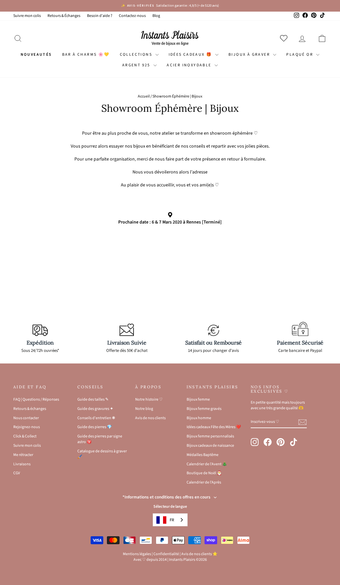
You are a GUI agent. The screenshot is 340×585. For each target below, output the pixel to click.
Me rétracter (23, 455)
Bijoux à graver (249, 54)
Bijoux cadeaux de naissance (210, 445)
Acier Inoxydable (190, 65)
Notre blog (144, 409)
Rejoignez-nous (26, 427)
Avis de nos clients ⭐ (199, 554)
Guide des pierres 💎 (94, 427)
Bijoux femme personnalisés (210, 436)
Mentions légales (137, 554)
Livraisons (22, 464)
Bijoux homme (199, 418)
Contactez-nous (132, 16)
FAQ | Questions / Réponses (36, 399)
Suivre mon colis (27, 16)
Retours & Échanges (63, 16)
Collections (137, 54)
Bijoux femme (198, 399)
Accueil (144, 96)
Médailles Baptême (202, 455)
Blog (156, 16)
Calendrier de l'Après (204, 482)
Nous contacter (26, 418)
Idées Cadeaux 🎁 (191, 54)
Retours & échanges (29, 409)
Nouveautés (36, 54)
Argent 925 (137, 65)
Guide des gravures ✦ (95, 409)
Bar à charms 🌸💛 (86, 54)
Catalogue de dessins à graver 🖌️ (102, 454)
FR (172, 520)
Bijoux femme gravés (204, 409)
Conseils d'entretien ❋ (96, 418)
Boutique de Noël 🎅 (204, 473)
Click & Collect (25, 436)
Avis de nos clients (150, 418)
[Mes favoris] (285, 38)
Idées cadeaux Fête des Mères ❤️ (214, 427)
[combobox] (170, 519)
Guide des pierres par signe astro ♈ (99, 439)
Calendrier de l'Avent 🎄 (207, 464)
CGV (16, 473)
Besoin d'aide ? (99, 16)
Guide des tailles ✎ (93, 399)
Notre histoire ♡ (149, 399)
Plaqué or (300, 54)
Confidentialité (166, 554)
